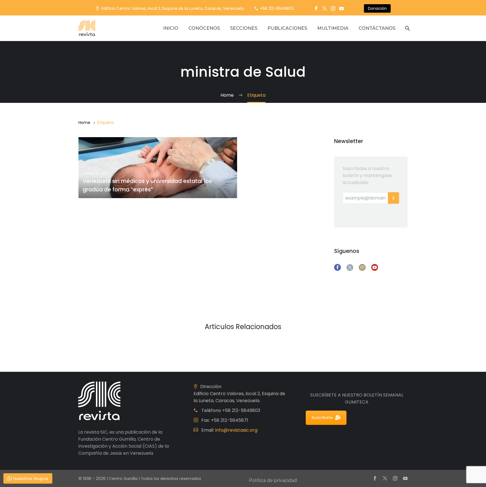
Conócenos (204, 28)
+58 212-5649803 (277, 8)
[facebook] (337, 267)
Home (84, 122)
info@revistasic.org (236, 430)
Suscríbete (322, 417)
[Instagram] (333, 8)
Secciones (243, 28)
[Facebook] (316, 8)
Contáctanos (377, 28)
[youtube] (374, 267)
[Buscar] (406, 28)
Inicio (170, 28)
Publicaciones (287, 28)
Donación (377, 8)
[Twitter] (324, 8)
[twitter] (349, 267)
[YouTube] (341, 8)
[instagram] (362, 267)
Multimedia (332, 28)
